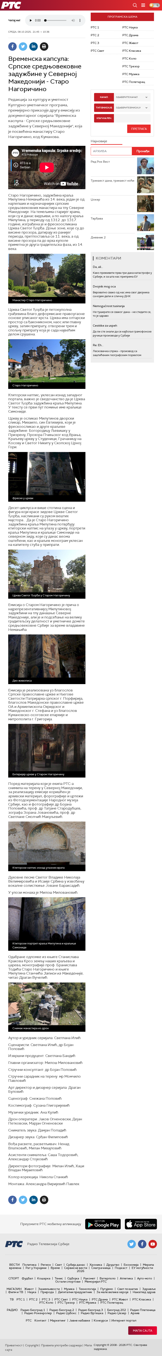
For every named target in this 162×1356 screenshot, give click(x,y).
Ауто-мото (144, 1278)
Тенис (59, 1278)
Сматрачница (101, 1268)
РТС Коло (129, 58)
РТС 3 (95, 43)
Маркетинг (58, 1320)
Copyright (32, 1345)
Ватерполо (108, 1278)
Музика (69, 1289)
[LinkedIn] (33, 46)
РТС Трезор (131, 66)
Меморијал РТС (96, 1281)
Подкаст (121, 1268)
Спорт (13, 1278)
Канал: (104, 97)
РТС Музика (130, 74)
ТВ (12, 1299)
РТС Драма (130, 35)
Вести (14, 1265)
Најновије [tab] (99, 141)
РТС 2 (95, 35)
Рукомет (89, 1278)
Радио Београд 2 (61, 1310)
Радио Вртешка (92, 1313)
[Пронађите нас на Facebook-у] (142, 1244)
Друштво (112, 1265)
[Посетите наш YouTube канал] (152, 1244)
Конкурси (101, 1320)
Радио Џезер (117, 1313)
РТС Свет (97, 51)
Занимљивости (49, 1289)
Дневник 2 (98, 237)
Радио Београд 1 (32, 1310)
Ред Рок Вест (100, 162)
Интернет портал (123, 1320)
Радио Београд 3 (90, 1310)
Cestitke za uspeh (105, 325)
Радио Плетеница (142, 1310)
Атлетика (126, 1278)
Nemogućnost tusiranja (109, 306)
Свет (58, 1265)
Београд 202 (116, 1310)
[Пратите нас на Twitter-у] (131, 1244)
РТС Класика (131, 51)
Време (55, 1268)
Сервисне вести (75, 1268)
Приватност (14, 1345)
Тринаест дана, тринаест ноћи (112, 180)
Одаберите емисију (128, 107)
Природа (47, 1292)
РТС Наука (130, 27)
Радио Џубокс (66, 1313)
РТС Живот (130, 43)
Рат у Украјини (36, 1268)
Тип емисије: (104, 107)
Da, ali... (98, 267)
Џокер (95, 199)
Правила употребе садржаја (61, 1345)
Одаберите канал (127, 97)
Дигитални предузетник (75, 1292)
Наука (31, 1292)
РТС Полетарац (133, 82)
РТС (29, 1320)
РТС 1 (95, 27)
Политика (29, 1265)
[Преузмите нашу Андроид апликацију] (103, 1224)
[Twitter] (23, 46)
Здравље (149, 1289)
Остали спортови (67, 1281)
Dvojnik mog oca (104, 286)
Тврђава (97, 218)
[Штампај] (44, 46)
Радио (12, 1310)
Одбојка (73, 1278)
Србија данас (75, 1265)
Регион (46, 1265)
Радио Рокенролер (38, 1313)
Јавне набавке (79, 1320)
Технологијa (87, 1289)
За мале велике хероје (112, 1292)
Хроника (95, 1265)
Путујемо (106, 1289)
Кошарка (43, 1278)
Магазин (14, 1289)
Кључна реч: (104, 118)
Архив (135, 1313)
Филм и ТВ (15, 1292)
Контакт (40, 1320)
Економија (131, 1265)
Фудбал (27, 1278)
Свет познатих (127, 1289)
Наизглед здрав (144, 1292)
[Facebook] (12, 46)
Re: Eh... (98, 345)
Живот (29, 1289)
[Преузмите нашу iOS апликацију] (141, 1224)
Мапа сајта (142, 1330)
